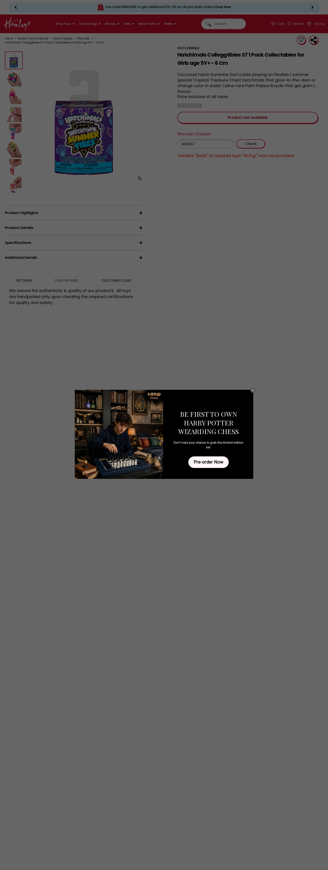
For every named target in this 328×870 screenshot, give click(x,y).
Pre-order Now (208, 462)
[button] (252, 390)
